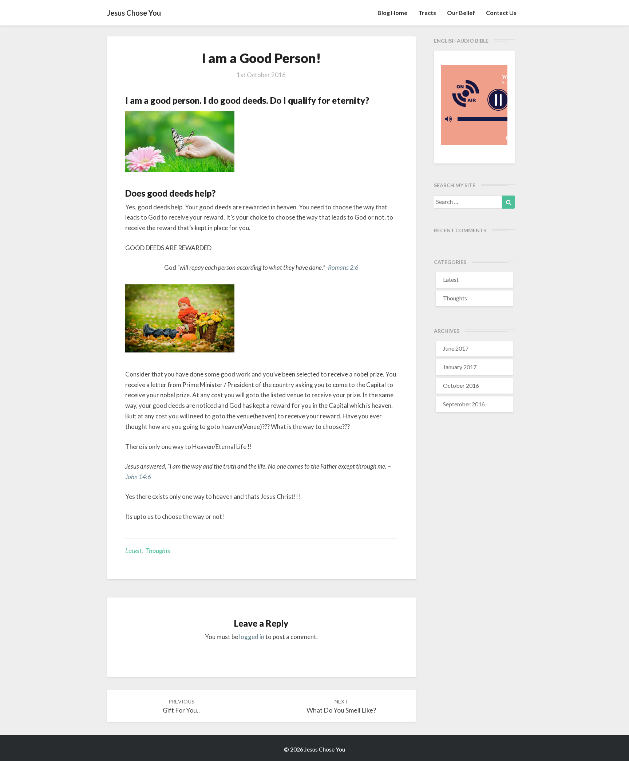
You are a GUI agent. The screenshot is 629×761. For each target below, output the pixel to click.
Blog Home (392, 12)
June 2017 (455, 348)
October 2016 (461, 385)
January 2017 (459, 366)
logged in (251, 636)
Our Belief (461, 12)
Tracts (427, 12)
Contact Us (501, 12)
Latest (133, 551)
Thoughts (157, 551)
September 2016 (464, 404)
